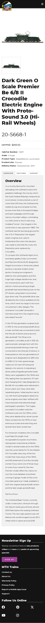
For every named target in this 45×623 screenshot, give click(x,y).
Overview (8, 173)
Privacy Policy (8, 585)
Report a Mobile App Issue (14, 589)
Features (21, 173)
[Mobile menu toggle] (42, 4)
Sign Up (9, 559)
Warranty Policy (9, 581)
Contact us (7, 572)
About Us (6, 576)
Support (34, 173)
